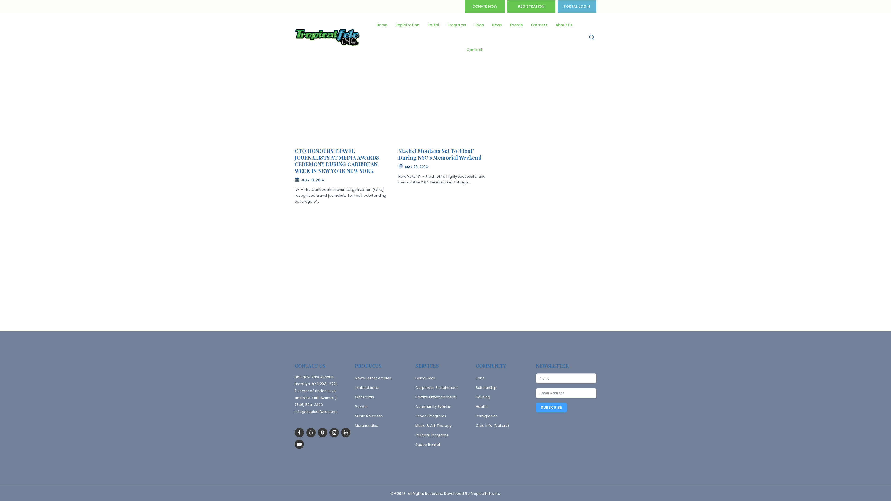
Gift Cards (364, 397)
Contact (475, 49)
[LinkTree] (322, 432)
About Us (564, 24)
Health (482, 406)
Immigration (487, 416)
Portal (433, 24)
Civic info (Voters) (492, 425)
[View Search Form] (592, 37)
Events (516, 24)
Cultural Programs (432, 435)
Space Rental (427, 444)
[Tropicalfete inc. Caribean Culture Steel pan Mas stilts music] (327, 38)
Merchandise (366, 425)
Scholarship (486, 387)
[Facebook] (299, 432)
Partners (539, 24)
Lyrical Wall (425, 378)
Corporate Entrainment (436, 387)
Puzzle (361, 406)
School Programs (430, 416)
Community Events (432, 406)
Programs (456, 24)
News (497, 24)
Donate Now (485, 6)
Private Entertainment (435, 397)
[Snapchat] (311, 432)
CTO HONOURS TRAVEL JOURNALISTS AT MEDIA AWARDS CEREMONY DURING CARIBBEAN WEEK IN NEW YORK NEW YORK (337, 160)
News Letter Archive (373, 378)
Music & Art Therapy (433, 425)
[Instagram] (334, 432)
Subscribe (551, 407)
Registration (531, 6)
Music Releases (369, 416)
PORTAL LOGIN (577, 6)
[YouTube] (299, 444)
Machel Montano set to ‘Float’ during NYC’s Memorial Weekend (440, 154)
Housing (483, 397)
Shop (479, 24)
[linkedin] (345, 432)
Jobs (480, 378)
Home (382, 24)
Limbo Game (366, 387)
